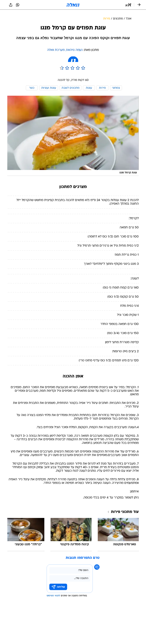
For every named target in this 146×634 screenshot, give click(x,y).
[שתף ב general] (11, 5)
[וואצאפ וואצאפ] (17, 5)
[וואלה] (73, 5)
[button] (128, 4)
